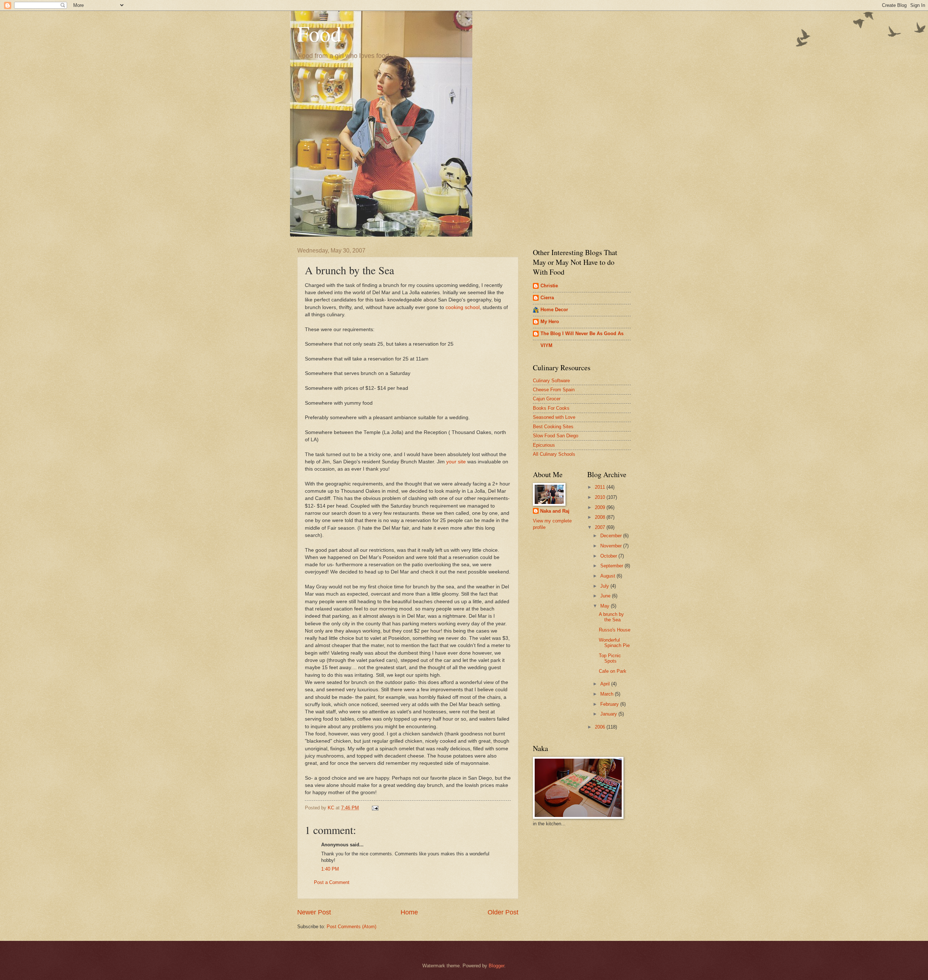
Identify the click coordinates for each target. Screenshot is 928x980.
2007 (600, 527)
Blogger (496, 965)
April (605, 684)
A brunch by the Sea (611, 617)
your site (456, 461)
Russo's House (614, 630)
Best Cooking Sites (553, 426)
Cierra (547, 297)
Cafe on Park (612, 671)
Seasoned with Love (554, 417)
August (608, 576)
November (611, 546)
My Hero (549, 321)
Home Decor (554, 309)
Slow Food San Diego (555, 435)
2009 (600, 507)
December (611, 535)
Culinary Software (551, 380)
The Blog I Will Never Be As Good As (582, 333)
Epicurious (544, 445)
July (605, 586)
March (607, 694)
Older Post (503, 912)
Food (319, 33)
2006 (600, 727)
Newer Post (314, 912)
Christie (549, 285)
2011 (600, 487)
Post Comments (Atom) (351, 926)
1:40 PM (330, 869)
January (609, 714)
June (606, 596)
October (609, 556)
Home (409, 912)
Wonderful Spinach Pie (614, 642)
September (612, 565)
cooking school (463, 307)
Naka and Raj (554, 511)
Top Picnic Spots (610, 658)
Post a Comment (331, 882)
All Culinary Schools (554, 454)
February (610, 704)
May (605, 606)
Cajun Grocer (546, 398)
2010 (600, 497)
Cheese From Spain (554, 389)
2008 (600, 517)
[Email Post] (375, 807)
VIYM (546, 345)
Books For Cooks (551, 408)
